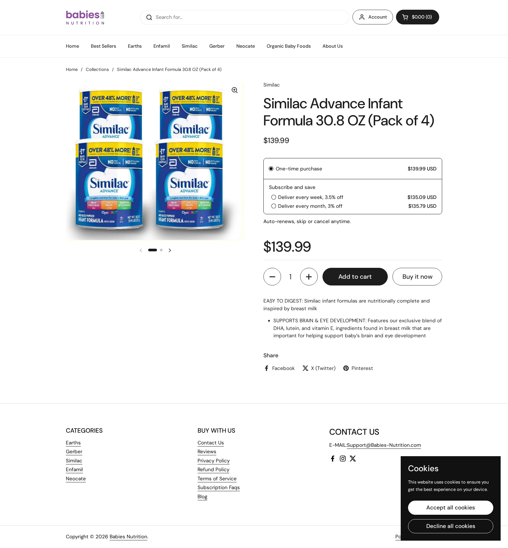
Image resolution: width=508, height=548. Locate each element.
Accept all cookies (450, 507)
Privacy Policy (214, 460)
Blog (202, 496)
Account (377, 17)
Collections (97, 69)
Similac (74, 460)
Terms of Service (217, 478)
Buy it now (417, 277)
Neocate (76, 478)
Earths (73, 442)
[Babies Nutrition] (85, 17)
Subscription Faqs (219, 487)
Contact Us (211, 442)
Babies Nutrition (128, 536)
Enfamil (74, 469)
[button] (417, 17)
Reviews (207, 451)
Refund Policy (213, 469)
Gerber (74, 451)
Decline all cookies (450, 526)
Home (72, 69)
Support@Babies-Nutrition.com (384, 445)
